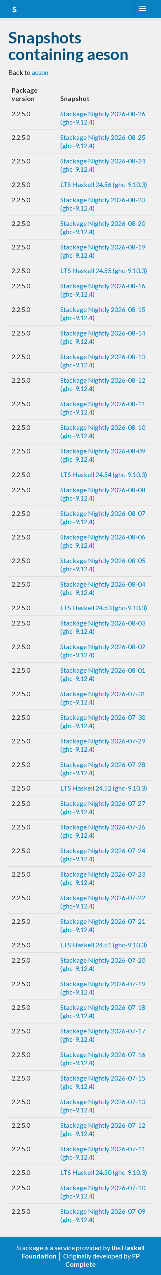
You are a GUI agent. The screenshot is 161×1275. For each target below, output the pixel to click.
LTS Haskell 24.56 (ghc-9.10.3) (103, 184)
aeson (40, 72)
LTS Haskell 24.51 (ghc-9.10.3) (103, 945)
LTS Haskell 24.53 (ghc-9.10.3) (103, 607)
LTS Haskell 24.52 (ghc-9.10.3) (103, 788)
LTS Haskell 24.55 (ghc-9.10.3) (103, 270)
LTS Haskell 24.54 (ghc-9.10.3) (103, 474)
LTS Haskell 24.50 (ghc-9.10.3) (103, 1172)
